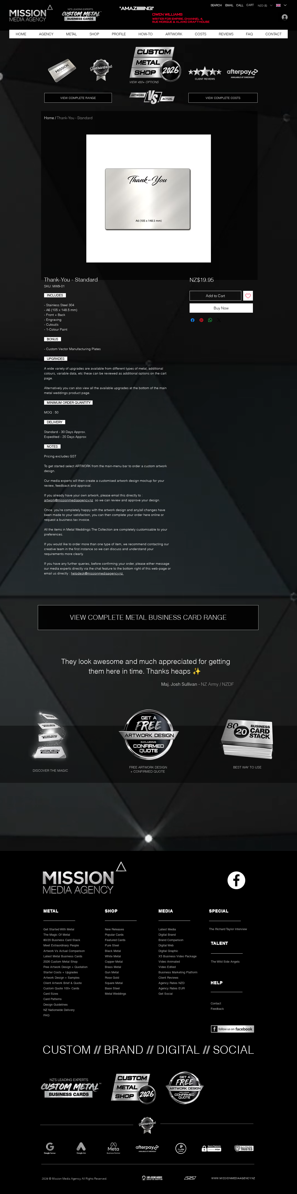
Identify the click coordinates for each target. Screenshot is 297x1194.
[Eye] (150, 734)
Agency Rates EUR (171, 988)
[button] (79, 15)
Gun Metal (112, 972)
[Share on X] (219, 332)
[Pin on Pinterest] (201, 332)
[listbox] (265, 5)
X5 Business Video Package (177, 956)
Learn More (224, 293)
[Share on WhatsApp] (210, 332)
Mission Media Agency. (66, 1178)
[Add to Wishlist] (248, 308)
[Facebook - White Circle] (236, 880)
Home (49, 117)
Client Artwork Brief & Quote (62, 983)
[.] (283, 17)
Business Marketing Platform (177, 972)
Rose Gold (112, 977)
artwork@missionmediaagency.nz (68, 500)
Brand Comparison (170, 940)
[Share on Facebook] (192, 332)
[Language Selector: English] (281, 5)
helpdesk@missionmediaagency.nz (97, 573)
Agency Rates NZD (171, 983)
